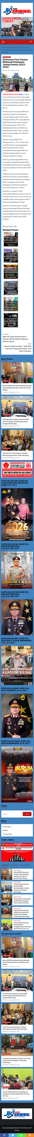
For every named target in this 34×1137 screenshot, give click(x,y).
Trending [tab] (25, 865)
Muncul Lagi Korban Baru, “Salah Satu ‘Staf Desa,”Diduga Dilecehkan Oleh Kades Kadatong (17, 347)
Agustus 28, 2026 (14, 1098)
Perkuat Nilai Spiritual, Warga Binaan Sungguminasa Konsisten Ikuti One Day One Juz (16, 1094)
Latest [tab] (6, 865)
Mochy (6, 1098)
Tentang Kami (7, 834)
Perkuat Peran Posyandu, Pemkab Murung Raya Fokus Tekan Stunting (22, 901)
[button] (3, 41)
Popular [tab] (15, 865)
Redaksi (5, 830)
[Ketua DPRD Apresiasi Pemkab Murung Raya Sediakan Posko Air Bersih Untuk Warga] (17, 372)
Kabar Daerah (6, 57)
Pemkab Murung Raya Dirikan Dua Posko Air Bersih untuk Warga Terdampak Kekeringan (17, 1060)
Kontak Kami (7, 826)
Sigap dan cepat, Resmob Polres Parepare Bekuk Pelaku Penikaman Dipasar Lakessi (15, 337)
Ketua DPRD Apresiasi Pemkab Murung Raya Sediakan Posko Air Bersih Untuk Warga (17, 388)
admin (5, 70)
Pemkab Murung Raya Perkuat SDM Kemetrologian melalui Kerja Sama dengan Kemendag (16, 421)
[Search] (31, 41)
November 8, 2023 (14, 70)
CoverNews (24, 1128)
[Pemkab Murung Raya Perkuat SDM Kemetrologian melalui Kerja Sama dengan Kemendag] (17, 406)
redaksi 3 (6, 392)
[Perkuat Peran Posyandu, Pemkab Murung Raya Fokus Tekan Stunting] (17, 440)
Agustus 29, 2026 (15, 392)
